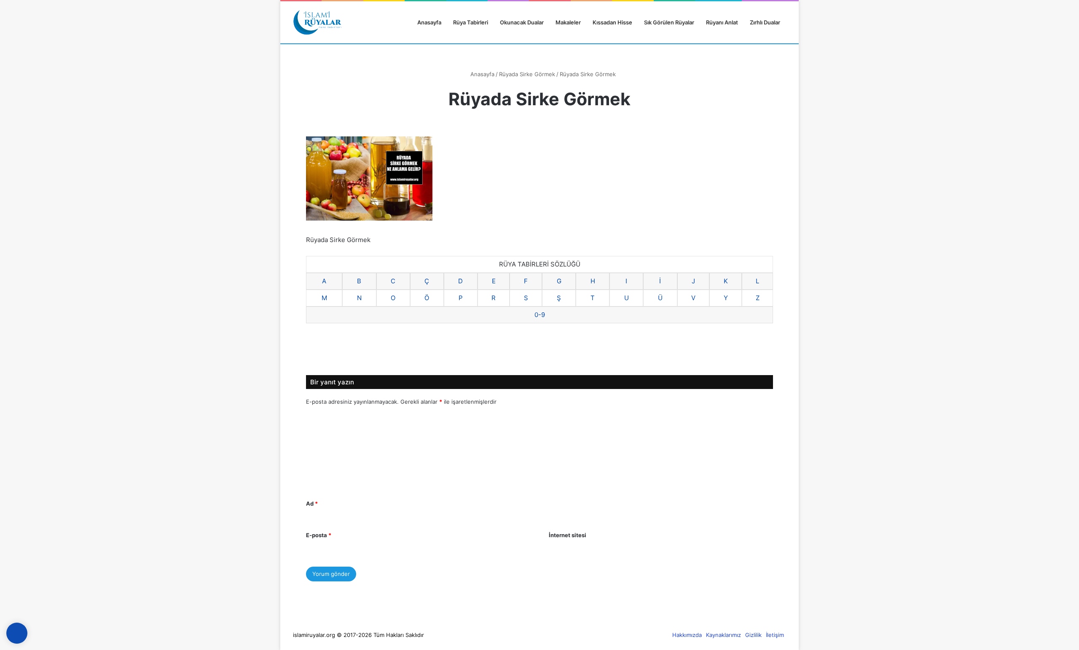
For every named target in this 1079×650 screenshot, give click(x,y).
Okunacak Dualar (522, 22)
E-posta (318, 535)
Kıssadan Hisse (612, 22)
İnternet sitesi (567, 535)
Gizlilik (753, 634)
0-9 (539, 315)
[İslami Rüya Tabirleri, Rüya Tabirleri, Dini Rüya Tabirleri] (317, 22)
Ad (312, 503)
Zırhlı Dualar (765, 22)
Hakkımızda (687, 634)
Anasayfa (428, 22)
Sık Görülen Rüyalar (669, 22)
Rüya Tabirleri (470, 22)
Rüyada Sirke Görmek (527, 74)
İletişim (775, 634)
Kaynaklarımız (723, 634)
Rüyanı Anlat (722, 22)
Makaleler (568, 22)
